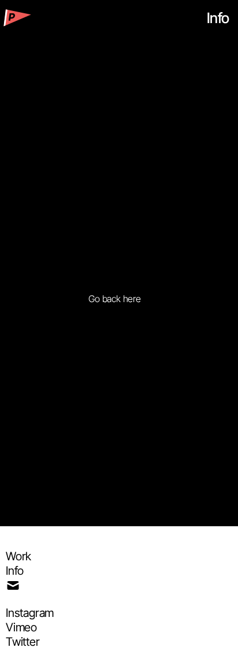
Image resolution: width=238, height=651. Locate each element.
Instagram (30, 613)
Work (18, 556)
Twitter (23, 642)
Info (15, 571)
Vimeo (21, 627)
